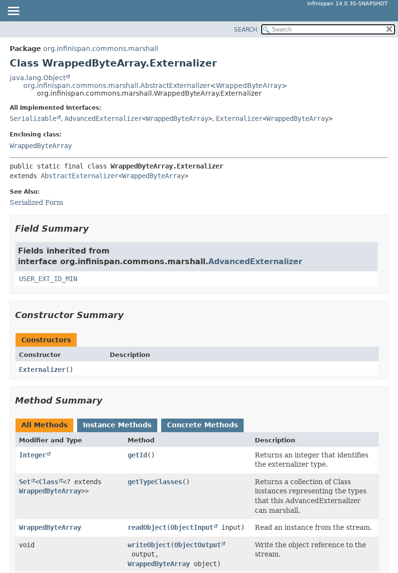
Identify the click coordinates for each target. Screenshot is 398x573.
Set (25, 482)
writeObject (149, 545)
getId (137, 455)
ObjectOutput (197, 545)
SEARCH (245, 29)
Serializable (33, 118)
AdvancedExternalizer (103, 118)
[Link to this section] (96, 228)
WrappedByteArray (249, 85)
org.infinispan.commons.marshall (100, 48)
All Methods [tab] (44, 425)
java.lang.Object (38, 78)
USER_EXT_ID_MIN (48, 279)
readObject (147, 527)
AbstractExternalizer (79, 176)
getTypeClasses (155, 482)
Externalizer (239, 118)
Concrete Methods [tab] (202, 425)
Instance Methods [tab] (117, 425)
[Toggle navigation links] (13, 11)
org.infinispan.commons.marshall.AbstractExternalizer (116, 85)
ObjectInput (191, 527)
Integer (32, 455)
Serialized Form (36, 202)
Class (48, 482)
